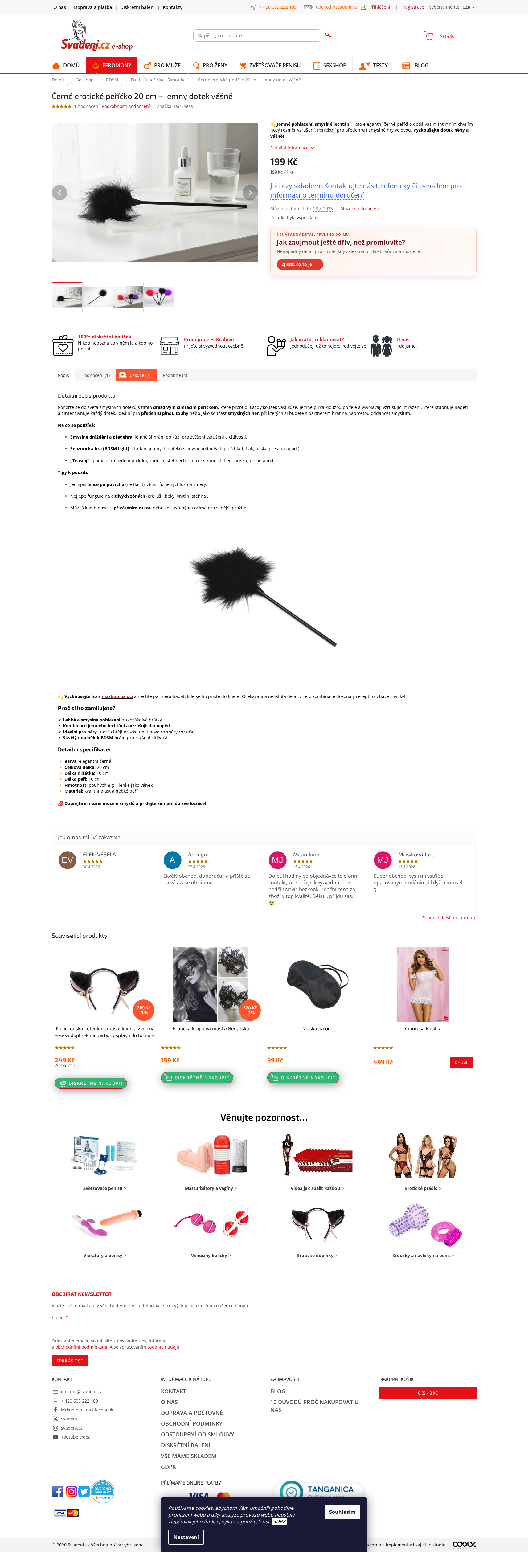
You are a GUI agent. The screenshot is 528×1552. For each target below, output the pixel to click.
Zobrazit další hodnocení (447, 918)
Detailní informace (289, 148)
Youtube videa (76, 1437)
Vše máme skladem (188, 1456)
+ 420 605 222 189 (79, 1401)
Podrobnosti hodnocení (126, 106)
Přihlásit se (70, 1360)
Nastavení (186, 1537)
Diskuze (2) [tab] (139, 375)
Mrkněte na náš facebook (87, 1410)
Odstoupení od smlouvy (197, 1434)
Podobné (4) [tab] (175, 375)
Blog (277, 1391)
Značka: (175, 106)
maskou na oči (117, 696)
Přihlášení (380, 7)
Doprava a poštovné (192, 1412)
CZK (467, 7)
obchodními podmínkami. (81, 1347)
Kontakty (172, 7)
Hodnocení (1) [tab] (95, 375)
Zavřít (303, 290)
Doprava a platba (93, 7)
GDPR (279, 1521)
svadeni (69, 1419)
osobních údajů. (164, 1347)
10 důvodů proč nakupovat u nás (314, 1405)
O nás (59, 7)
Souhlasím (342, 1512)
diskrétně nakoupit (96, 1083)
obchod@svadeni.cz (81, 1392)
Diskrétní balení (137, 7)
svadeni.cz (72, 1428)
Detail (461, 1062)
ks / (428, 1392)
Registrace (413, 7)
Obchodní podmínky (192, 1423)
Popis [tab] (63, 375)
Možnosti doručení (359, 208)
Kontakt (173, 1391)
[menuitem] (66, 65)
